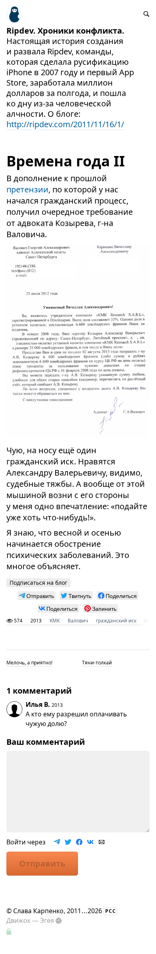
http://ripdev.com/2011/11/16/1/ (65, 124)
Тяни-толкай (97, 662)
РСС (110, 911)
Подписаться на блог (38, 582)
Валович (78, 620)
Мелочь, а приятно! (29, 662)
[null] (37, 595)
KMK (55, 620)
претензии (27, 189)
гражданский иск (116, 620)
